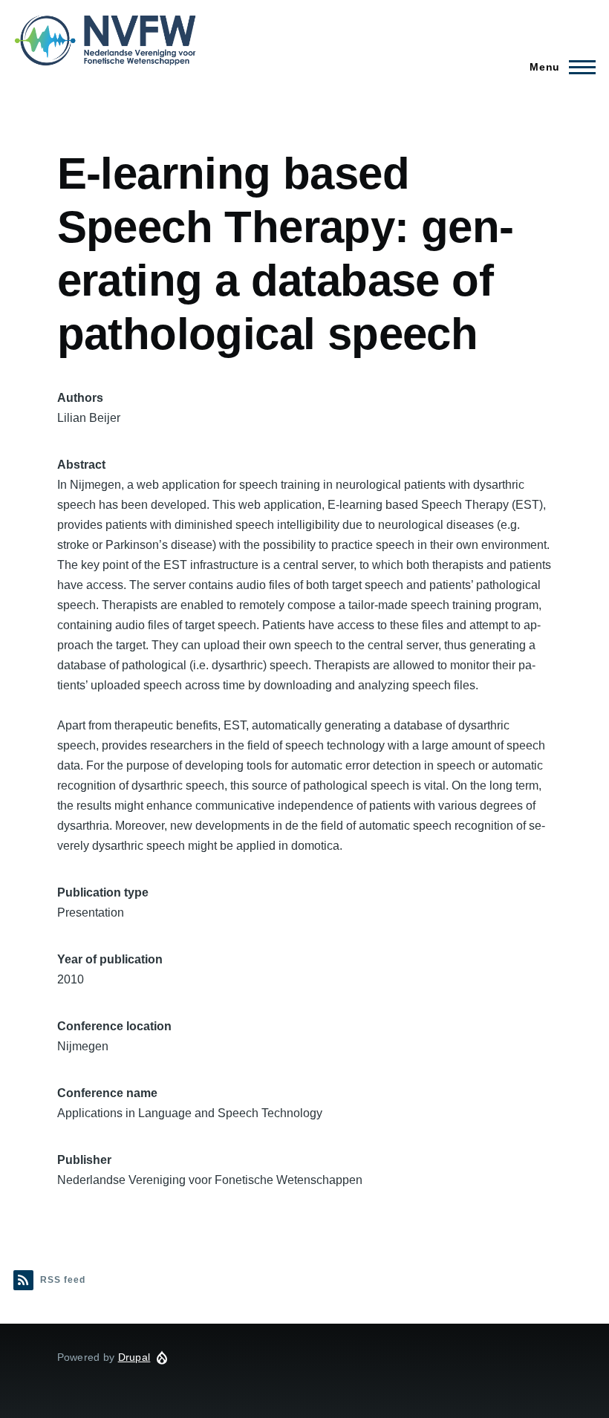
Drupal (134, 1357)
